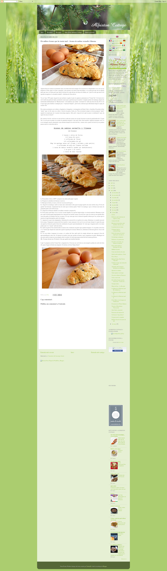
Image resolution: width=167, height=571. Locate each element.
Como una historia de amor (118, 252)
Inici (42, 32)
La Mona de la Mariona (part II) (119, 293)
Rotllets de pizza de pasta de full (119, 320)
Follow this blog (117, 350)
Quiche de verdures (116, 270)
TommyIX (88, 566)
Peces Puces (115, 256)
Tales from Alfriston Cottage (73, 32)
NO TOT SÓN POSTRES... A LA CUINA (118, 435)
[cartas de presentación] (116, 45)
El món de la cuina (115, 461)
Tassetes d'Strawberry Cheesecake (117, 306)
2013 (112, 188)
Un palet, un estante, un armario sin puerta (117, 242)
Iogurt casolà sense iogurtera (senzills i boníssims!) (121, 107)
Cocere (112, 493)
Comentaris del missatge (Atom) (56, 356)
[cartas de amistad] (117, 41)
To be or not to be (116, 277)
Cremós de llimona (121, 151)
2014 (112, 185)
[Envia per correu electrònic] (54, 295)
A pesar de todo (115, 221)
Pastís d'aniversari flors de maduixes (122, 464)
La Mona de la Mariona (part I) (119, 297)
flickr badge (121, 342)
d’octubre (114, 197)
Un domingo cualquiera (117, 237)
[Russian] (110, 50)
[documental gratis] (116, 43)
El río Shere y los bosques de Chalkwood (119, 300)
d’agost (114, 202)
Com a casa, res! (115, 474)
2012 (112, 190)
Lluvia (113, 214)
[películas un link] (121, 48)
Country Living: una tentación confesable (119, 263)
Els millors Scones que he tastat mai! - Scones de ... (119, 280)
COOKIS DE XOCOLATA (121, 475)
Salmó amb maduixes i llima (119, 254)
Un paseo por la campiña (118, 317)
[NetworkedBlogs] (117, 348)
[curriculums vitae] (117, 38)
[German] (124, 41)
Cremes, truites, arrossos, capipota (121, 509)
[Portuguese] (124, 50)
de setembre (115, 200)
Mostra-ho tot (124, 559)
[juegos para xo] (111, 48)
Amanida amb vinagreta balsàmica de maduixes (118, 267)
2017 (112, 183)
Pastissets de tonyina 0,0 (118, 312)
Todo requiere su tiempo (118, 273)
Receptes (58, 32)
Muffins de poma (116, 249)
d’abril (114, 212)
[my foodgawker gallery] (117, 333)
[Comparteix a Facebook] (59, 295)
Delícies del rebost (115, 449)
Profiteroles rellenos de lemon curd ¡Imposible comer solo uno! (118, 488)
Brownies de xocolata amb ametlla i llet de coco (118, 223)
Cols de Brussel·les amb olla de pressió (121, 523)
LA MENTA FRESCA (116, 545)
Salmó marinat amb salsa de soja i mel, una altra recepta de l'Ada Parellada (121, 441)
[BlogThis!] (55, 295)
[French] (110, 41)
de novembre (115, 195)
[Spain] (121, 43)
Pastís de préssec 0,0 (121, 165)
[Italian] (124, 45)
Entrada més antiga (97, 352)
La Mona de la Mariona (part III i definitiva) (119, 289)
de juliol (114, 205)
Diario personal (89, 32)
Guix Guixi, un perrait (117, 310)
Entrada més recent (47, 352)
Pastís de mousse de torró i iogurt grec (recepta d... (118, 233)
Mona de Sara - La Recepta (118, 286)
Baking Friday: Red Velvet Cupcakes (118, 259)
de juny (114, 207)
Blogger (105, 566)
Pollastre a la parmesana (118, 239)
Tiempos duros (115, 284)
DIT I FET (113, 486)
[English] (117, 37)
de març (114, 324)
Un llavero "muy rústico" (118, 315)
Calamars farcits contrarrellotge (116, 230)
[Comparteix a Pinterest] (61, 295)
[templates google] (118, 50)
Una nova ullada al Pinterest (119, 275)
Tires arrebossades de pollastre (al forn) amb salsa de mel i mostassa (121, 123)
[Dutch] (114, 48)
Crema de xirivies (120, 451)
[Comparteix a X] (57, 295)
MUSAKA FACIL (120, 534)
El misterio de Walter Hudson (119, 304)
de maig (114, 210)
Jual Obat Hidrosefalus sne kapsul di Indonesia (122, 497)
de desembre (115, 192)
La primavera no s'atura (117, 227)
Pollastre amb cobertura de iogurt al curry (118, 217)
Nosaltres (50, 32)
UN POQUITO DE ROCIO (118, 532)
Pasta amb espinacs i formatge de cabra (117, 246)
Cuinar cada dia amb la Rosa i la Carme (118, 519)
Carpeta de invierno (121, 137)
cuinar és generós (115, 506)
